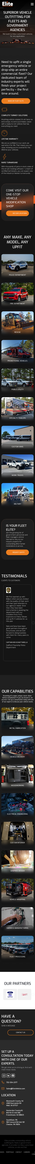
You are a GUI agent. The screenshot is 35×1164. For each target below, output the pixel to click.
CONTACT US (20, 1033)
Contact (19, 1152)
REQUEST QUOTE (18, 552)
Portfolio (10, 1152)
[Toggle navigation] (32, 4)
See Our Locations (20, 213)
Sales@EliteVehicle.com (15, 1089)
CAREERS (27, 1152)
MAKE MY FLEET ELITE (16, 101)
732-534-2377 (11, 1082)
